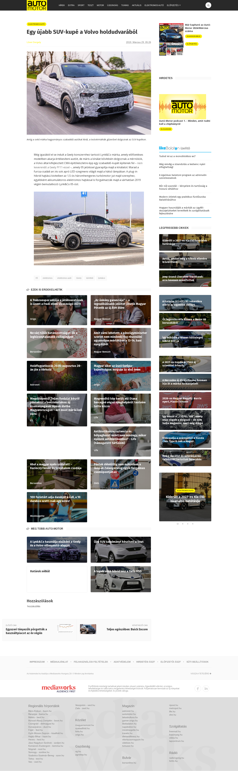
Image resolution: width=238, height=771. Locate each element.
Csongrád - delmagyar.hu (41, 723)
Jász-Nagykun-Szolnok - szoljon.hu (46, 742)
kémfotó (89, 278)
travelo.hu (127, 733)
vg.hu (78, 751)
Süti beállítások (198, 662)
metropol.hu (175, 708)
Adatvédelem (122, 662)
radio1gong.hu (176, 758)
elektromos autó (64, 278)
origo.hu (79, 734)
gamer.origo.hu (130, 720)
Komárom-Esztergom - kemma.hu (45, 746)
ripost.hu (173, 705)
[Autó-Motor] (37, 5)
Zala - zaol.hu (82, 708)
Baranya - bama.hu (38, 714)
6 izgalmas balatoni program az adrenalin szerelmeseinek (183, 176)
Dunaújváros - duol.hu (39, 727)
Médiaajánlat (59, 662)
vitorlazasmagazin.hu (133, 739)
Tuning (125, 5)
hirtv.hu (79, 731)
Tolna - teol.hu (35, 758)
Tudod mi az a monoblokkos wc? (177, 156)
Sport (81, 5)
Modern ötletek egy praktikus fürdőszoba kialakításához (182, 198)
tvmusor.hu (128, 746)
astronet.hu (128, 711)
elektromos (47, 278)
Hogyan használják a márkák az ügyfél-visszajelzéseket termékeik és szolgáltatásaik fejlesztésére (184, 210)
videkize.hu (128, 742)
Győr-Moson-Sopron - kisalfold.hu (45, 733)
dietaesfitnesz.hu (131, 736)
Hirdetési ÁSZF (145, 662)
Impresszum (37, 662)
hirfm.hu (173, 761)
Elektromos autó (154, 5)
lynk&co (101, 278)
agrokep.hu (81, 754)
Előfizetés (173, 5)
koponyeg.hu (175, 734)
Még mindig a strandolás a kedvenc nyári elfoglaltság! (182, 166)
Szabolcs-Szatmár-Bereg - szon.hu (46, 755)
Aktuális (136, 5)
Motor (100, 5)
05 (37, 278)
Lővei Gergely (34, 42)
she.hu (172, 714)
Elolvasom (166, 129)
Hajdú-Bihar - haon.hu (39, 736)
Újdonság (112, 5)
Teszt (91, 5)
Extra (71, 5)
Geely (78, 278)
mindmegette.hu (130, 730)
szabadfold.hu (82, 728)
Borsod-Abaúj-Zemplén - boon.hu (45, 720)
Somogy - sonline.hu (38, 752)
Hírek (62, 5)
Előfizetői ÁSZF (171, 662)
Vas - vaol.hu (35, 761)
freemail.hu (175, 731)
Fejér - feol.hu (35, 730)
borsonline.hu (129, 762)
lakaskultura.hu (130, 717)
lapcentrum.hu (176, 741)
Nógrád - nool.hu (37, 749)
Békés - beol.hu (36, 717)
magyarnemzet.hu (84, 725)
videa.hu (173, 737)
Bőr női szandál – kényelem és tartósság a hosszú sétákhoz (183, 187)
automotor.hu (129, 714)
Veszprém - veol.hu (85, 705)
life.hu (172, 711)
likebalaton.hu (129, 723)
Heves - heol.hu (36, 739)
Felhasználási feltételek (91, 662)
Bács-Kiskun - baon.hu (39, 711)
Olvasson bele (193, 36)
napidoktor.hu (129, 727)
